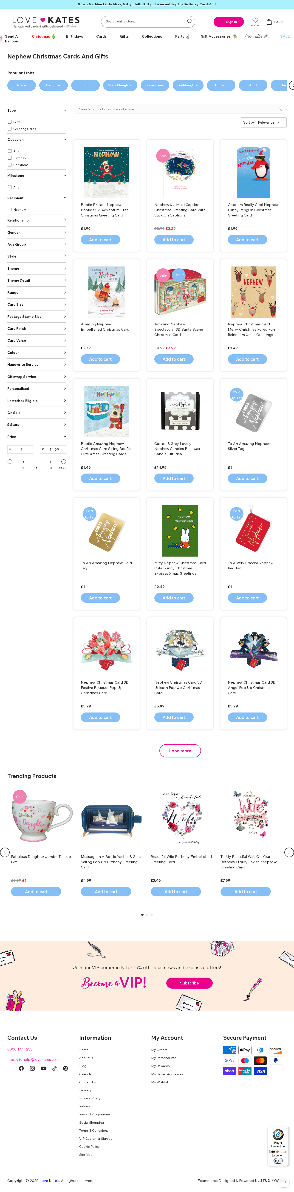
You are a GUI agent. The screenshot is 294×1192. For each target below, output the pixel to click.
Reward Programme (94, 1114)
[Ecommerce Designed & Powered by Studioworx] (273, 1180)
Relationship (18, 220)
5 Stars (13, 424)
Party (180, 36)
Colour (13, 352)
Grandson (155, 85)
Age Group (16, 244)
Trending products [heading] (31, 776)
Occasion (15, 139)
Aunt (253, 85)
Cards (101, 36)
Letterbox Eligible (22, 401)
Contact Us (87, 1082)
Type (11, 110)
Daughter (53, 85)
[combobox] (148, 21)
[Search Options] (282, 109)
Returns (85, 1106)
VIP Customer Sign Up (96, 1139)
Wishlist (255, 25)
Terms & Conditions (93, 1130)
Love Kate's (49, 1180)
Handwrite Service (23, 364)
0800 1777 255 (19, 1049)
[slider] (10, 461)
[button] (42, 36)
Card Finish (16, 328)
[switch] (278, 1161)
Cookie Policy (89, 1147)
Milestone (15, 175)
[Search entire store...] (190, 21)
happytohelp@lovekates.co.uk (34, 1059)
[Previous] (5, 852)
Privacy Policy (90, 1098)
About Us (86, 1058)
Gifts (124, 36)
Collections (152, 36)
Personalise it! (256, 36)
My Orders (159, 1050)
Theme (13, 268)
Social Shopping (91, 1122)
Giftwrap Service (21, 376)
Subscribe (189, 983)
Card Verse (16, 340)
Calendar (86, 1074)
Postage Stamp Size (24, 316)
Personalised (18, 388)
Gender (13, 232)
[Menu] (286, 1129)
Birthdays (74, 36)
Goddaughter (188, 85)
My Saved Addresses (167, 1074)
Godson (221, 85)
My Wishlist (159, 1082)
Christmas (41, 36)
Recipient (15, 198)
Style (11, 256)
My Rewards (160, 1066)
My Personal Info (163, 1058)
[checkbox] (36, 122)
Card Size (15, 304)
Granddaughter (120, 85)
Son (85, 85)
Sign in (231, 22)
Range (12, 292)
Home (83, 1050)
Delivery (85, 1090)
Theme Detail (18, 280)
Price (11, 437)
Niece (21, 85)
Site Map (86, 1155)
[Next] (289, 852)
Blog (82, 1066)
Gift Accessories (216, 36)
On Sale (13, 412)
